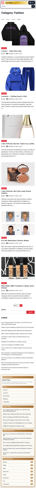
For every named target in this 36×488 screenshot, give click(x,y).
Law (4, 481)
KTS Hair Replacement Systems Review (15, 240)
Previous (15, 305)
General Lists (6, 484)
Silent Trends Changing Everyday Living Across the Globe (16, 333)
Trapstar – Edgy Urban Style (11, 51)
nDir (4, 53)
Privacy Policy (6, 396)
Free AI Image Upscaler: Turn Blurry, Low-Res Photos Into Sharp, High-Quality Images (16, 410)
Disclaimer (5, 399)
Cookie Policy (6, 402)
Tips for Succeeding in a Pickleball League (12, 345)
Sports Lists (6, 471)
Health (4, 465)
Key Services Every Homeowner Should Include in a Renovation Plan (17, 434)
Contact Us (5, 393)
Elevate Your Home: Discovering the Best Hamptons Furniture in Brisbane (17, 449)
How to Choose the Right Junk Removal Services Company (16, 442)
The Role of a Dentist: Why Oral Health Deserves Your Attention (17, 423)
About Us (5, 390)
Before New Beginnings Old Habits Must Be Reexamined (16, 330)
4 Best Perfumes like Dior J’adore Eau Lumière (17, 144)
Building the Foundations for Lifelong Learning (13, 341)
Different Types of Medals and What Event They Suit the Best (17, 327)
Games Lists (6, 477)
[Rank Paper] (2, 2)
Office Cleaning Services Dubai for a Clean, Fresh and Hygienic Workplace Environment (17, 438)
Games (4, 474)
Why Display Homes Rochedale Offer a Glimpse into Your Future (17, 445)
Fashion (4, 48)
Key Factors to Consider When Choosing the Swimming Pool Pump (16, 453)
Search (3, 309)
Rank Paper (9, 2)
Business (5, 462)
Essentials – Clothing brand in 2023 (14, 96)
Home (4, 468)
